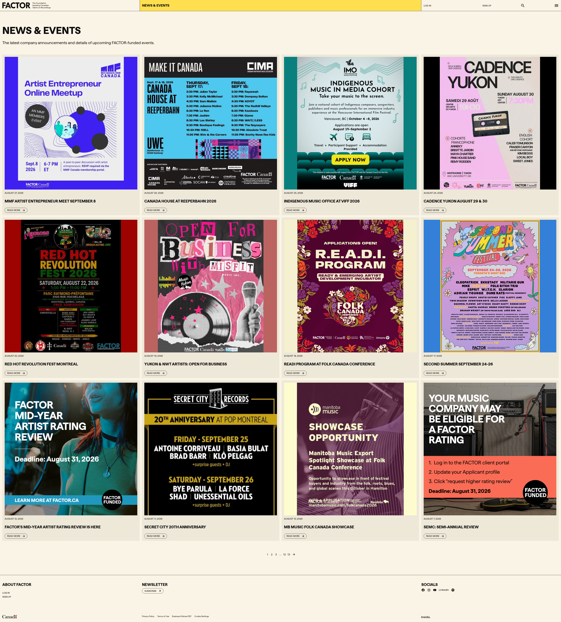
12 (284, 554)
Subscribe (150, 591)
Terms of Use (163, 616)
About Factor (16, 584)
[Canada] (9, 616)
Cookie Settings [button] (201, 616)
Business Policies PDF (182, 616)
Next (294, 554)
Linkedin (444, 589)
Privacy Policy (148, 616)
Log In (427, 5)
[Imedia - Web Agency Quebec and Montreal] (425, 616)
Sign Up (486, 5)
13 (289, 554)
